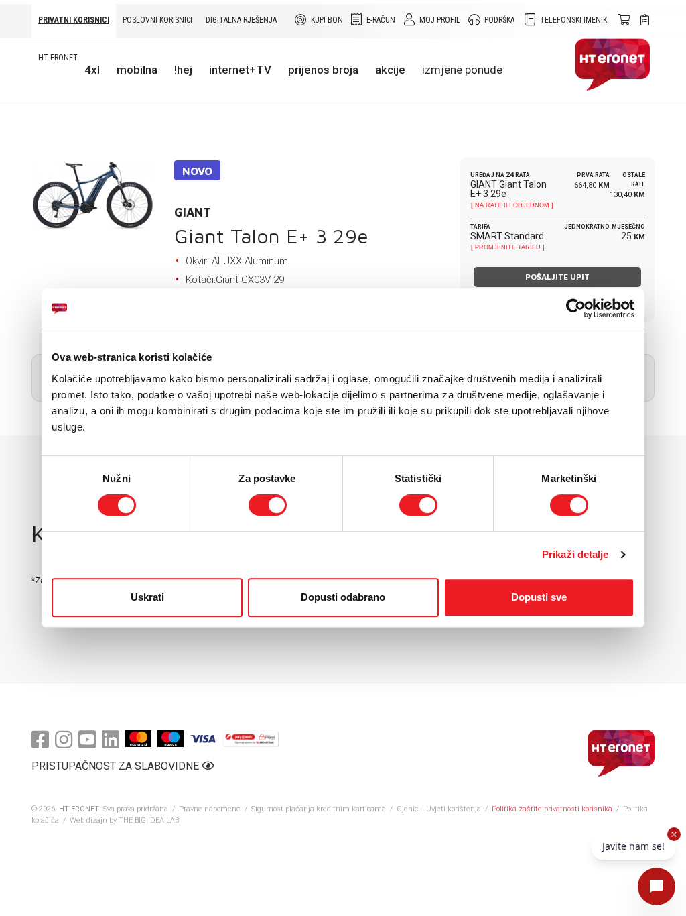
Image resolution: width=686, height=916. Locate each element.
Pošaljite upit (557, 277)
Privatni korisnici (73, 20)
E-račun (380, 20)
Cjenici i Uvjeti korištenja (439, 809)
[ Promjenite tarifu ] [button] (508, 247)
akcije (390, 69)
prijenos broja (323, 69)
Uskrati (147, 597)
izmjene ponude (462, 69)
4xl (92, 69)
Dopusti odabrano (343, 597)
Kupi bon (327, 20)
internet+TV (240, 69)
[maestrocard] (170, 738)
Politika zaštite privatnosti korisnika (552, 809)
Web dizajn (88, 820)
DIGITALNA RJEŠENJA (241, 20)
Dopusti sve (539, 597)
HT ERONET (58, 57)
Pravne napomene (210, 809)
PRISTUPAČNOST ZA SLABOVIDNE (116, 766)
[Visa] (203, 738)
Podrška (499, 20)
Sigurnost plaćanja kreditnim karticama (319, 809)
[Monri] (250, 738)
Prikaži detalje (575, 554)
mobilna (137, 69)
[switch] (268, 505)
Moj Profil (439, 20)
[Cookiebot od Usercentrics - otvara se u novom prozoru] (575, 308)
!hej (183, 69)
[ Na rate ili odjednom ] (512, 205)
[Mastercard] (138, 738)
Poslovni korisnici (157, 20)
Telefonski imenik (573, 20)
